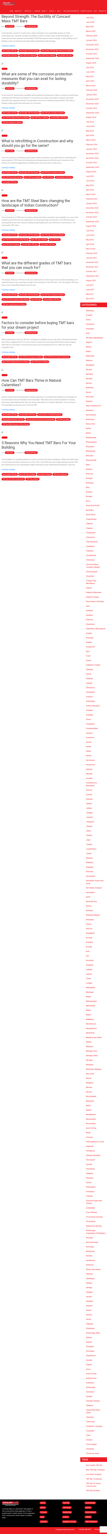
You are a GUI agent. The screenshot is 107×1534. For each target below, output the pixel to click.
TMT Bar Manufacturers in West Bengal (16, 424)
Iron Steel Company (44, 474)
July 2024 (90, 122)
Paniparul (89, 1173)
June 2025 (90, 72)
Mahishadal (90, 1006)
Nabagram (90, 1101)
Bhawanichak (91, 460)
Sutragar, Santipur (93, 1401)
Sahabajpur (90, 1278)
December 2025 (92, 45)
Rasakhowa (90, 1260)
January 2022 (91, 258)
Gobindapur (90, 701)
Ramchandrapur (92, 1242)
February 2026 (91, 36)
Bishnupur (90, 483)
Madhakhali (90, 987)
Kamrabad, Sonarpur (94, 888)
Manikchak (90, 1033)
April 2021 (90, 299)
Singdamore (91, 1355)
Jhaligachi (90, 822)
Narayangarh (91, 1119)
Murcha (89, 1092)
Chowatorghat (91, 572)
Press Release (91, 1212)
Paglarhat (90, 1146)
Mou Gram (90, 1074)
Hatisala (89, 769)
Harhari (89, 755)
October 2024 (91, 108)
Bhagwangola (91, 442)
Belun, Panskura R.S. (94, 406)
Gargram (89, 678)
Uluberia (89, 1440)
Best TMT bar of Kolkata (33, 177)
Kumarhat (90, 960)
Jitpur (88, 840)
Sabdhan (89, 1274)
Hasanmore (90, 765)
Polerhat (89, 1196)
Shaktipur (89, 1324)
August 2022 (91, 226)
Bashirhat (89, 388)
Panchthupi (90, 1169)
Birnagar (89, 478)
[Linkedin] (25, 1530)
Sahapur (89, 1283)
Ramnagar (90, 1247)
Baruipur (89, 378)
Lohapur (89, 983)
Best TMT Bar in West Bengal (12, 177)
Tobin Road (90, 1422)
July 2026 (90, 17)
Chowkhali (90, 576)
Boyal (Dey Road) (92, 505)
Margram (89, 1046)
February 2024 (91, 144)
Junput (88, 853)
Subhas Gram (91, 1378)
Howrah (89, 790)
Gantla (88, 674)
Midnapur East (91, 1051)
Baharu (88, 347)
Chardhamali (91, 555)
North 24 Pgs (91, 1128)
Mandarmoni (91, 1024)
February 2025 (91, 90)
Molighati (89, 1065)
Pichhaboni (90, 1192)
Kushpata (89, 965)
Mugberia (89, 1083)
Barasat (89, 369)
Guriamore (90, 737)
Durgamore (90, 647)
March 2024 (91, 140)
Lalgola (89, 974)
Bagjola (89, 342)
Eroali (88, 656)
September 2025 (92, 58)
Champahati (90, 533)
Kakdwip (89, 858)
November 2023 (92, 158)
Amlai (88, 320)
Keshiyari (89, 910)
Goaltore (89, 697)
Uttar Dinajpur (91, 1444)
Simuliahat (90, 1351)
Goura (88, 719)
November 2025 (92, 49)
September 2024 (92, 113)
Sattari (88, 1319)
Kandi (88, 897)
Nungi (88, 1133)
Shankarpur (90, 1328)
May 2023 (90, 185)
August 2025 (91, 63)
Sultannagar (90, 1387)
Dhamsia (89, 619)
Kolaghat (89, 942)
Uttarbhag (90, 1449)
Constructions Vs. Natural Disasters (49, 414)
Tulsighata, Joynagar (94, 1426)
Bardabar (89, 374)
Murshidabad (91, 1096)
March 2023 (91, 194)
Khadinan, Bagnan (93, 915)
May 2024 (90, 131)
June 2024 (90, 126)
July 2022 (90, 231)
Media (44, 11)
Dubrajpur (90, 638)
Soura (88, 1369)
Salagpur (89, 1292)
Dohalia (89, 633)
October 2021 (91, 271)
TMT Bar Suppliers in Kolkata (12, 122)
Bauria (88, 392)
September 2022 (92, 222)
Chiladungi (90, 560)
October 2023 (91, 163)
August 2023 (91, 172)
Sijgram (89, 1342)
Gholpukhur (90, 692)
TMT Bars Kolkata (32, 479)
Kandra (89, 906)
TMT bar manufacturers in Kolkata (14, 304)
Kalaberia (89, 862)
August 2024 (91, 117)
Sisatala (89, 1360)
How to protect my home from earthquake (40, 419)
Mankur (89, 1042)
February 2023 (91, 199)
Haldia (88, 746)
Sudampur (90, 1383)
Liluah (88, 978)
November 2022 (92, 212)
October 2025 (91, 54)
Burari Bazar (91, 514)
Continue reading (8, 46)
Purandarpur (91, 1221)
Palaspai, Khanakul (93, 1155)
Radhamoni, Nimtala (94, 1226)
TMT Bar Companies (60, 474)
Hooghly (89, 778)
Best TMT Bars (48, 177)
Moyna (88, 1078)
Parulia (88, 1182)
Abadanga (90, 311)
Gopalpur (89, 710)
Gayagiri (89, 683)
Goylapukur (90, 724)
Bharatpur (90, 456)
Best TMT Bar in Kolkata (28, 55)
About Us (18, 11)
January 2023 (91, 203)
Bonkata (89, 492)
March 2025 (91, 86)
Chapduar (90, 551)
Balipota (89, 360)
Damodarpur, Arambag (95, 601)
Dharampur (90, 624)
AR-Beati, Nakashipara (94, 338)
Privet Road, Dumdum (94, 1217)
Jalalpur (89, 808)
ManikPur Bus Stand (94, 1037)
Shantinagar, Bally (93, 1333)
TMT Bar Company (63, 419)
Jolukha (89, 844)
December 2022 (92, 208)
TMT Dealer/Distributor (71, 11)
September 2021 (92, 276)
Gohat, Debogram (93, 706)
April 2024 (90, 135)
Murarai (89, 1087)
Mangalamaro (91, 1028)
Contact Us (102, 11)
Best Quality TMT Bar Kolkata (29, 50)
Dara (88, 606)
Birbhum (89, 469)
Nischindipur (91, 1123)
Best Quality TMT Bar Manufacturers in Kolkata (56, 50)
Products (28, 11)
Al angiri (89, 315)
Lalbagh (89, 969)
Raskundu (90, 1265)
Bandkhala (90, 365)
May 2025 (90, 76)
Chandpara (90, 546)
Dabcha (89, 588)
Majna (88, 1010)
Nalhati (88, 1110)
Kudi (87, 951)
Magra (88, 997)
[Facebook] (4, 1530)
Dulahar (89, 642)
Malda (88, 1015)
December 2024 (92, 99)
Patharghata (91, 1187)
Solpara (89, 1365)
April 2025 (90, 81)
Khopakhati (90, 933)
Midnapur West (92, 1056)
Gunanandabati (92, 728)
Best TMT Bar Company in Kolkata (52, 113)
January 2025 (91, 95)
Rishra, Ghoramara (93, 1269)
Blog (95, 11)
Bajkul (88, 351)
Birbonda (89, 474)
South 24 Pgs (91, 1374)
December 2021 (92, 262)
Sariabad (89, 1301)
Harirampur (90, 760)
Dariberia (89, 610)
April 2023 (90, 190)
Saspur (88, 1310)
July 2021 (90, 285)
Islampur (89, 799)
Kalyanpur (90, 867)
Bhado (88, 433)
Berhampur (90, 419)
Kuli (87, 956)
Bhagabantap (91, 437)
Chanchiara (90, 537)
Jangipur (89, 813)
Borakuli (89, 496)
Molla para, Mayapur (94, 1069)
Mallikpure (90, 1019)
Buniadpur (90, 510)
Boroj (88, 501)
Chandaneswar (92, 542)
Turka (88, 1435)
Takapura (89, 1405)
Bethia (88, 428)
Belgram (89, 401)
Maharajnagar (91, 1001)
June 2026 (90, 22)
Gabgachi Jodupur (93, 665)
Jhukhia (89, 835)
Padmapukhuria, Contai (95, 1142)
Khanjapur (90, 920)
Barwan (89, 383)
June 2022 (90, 235)
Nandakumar (91, 1114)
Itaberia (89, 804)
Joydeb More (91, 849)
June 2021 (90, 289)
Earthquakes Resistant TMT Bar (13, 419)
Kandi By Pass (91, 901)
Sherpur (89, 1337)
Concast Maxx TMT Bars (59, 117)
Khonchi (89, 929)
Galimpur (89, 669)
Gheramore (90, 688)
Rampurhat (90, 1251)
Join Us (51, 11)
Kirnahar (89, 938)
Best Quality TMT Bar (10, 50)
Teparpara (90, 1417)
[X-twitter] (18, 1530)
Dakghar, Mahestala (93, 592)
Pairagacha (90, 1151)
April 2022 (90, 244)
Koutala (89, 947)
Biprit (88, 465)
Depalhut (89, 615)
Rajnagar (89, 1238)
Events (88, 660)
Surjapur (89, 1396)
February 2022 (91, 253)
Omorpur (89, 1137)
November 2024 (92, 104)
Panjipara (89, 1178)
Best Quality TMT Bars (10, 55)
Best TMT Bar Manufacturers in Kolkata (16, 117)
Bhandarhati (90, 451)
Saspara (89, 1306)
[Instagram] (11, 1530)
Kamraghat (90, 892)
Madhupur (90, 992)
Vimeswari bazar (92, 1453)
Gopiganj (89, 715)
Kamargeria (90, 876)
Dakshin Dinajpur (92, 597)
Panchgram (90, 1160)
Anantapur (90, 329)
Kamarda (89, 871)
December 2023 (92, 153)
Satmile (89, 1315)
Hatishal (89, 774)
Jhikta (88, 831)
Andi (88, 333)
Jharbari (89, 826)
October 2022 (91, 217)
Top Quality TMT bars (65, 55)
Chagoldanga (91, 519)
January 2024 (91, 149)
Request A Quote (86, 11)
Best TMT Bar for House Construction (57, 357)
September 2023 (92, 167)
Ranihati (89, 1256)
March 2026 (91, 31)
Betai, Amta (90, 424)
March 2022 (91, 249)
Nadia (88, 1105)
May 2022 (90, 240)
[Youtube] (32, 1530)
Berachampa (91, 415)
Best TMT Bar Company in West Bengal (16, 239)
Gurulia (89, 742)
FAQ (58, 11)
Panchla (89, 1164)
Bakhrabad (90, 356)
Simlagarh (90, 1346)
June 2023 (90, 181)
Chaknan (89, 524)
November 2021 (92, 267)
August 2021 (91, 280)
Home (11, 11)
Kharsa (88, 924)
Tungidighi (90, 1431)
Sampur (89, 1297)
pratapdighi (90, 1208)
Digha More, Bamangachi (95, 629)
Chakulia (89, 528)
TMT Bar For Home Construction (13, 479)
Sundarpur (90, 1392)
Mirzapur (89, 1060)
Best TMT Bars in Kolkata (47, 55)
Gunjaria (89, 733)
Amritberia (90, 324)
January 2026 (91, 40)
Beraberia (89, 410)
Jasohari (89, 817)
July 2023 (90, 176)
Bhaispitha (90, 447)
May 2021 (90, 294)
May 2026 (90, 27)
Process (37, 11)
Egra (88, 651)
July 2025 (90, 67)
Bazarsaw (90, 397)
